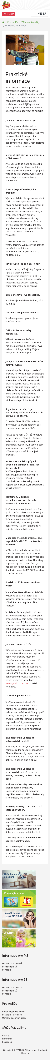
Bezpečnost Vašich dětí (13, 1011)
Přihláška (6, 969)
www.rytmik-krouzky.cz (17, 683)
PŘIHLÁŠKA (8, 14)
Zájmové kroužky (30, 22)
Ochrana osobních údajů (14, 1018)
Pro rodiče (12, 22)
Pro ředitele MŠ (10, 966)
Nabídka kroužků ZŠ (12, 987)
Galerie (5, 1035)
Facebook (7, 1042)
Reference (7, 1038)
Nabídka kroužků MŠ (12, 963)
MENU (41, 13)
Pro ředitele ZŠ (9, 990)
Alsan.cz (25, 1053)
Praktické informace (12, 1014)
